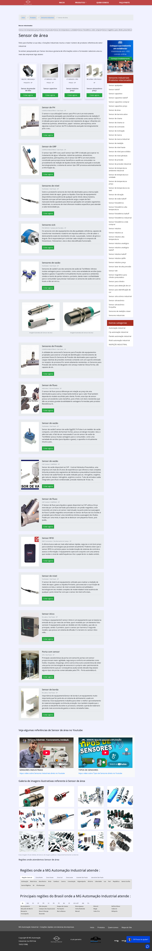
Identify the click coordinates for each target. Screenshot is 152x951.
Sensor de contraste (116, 127)
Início (92, 927)
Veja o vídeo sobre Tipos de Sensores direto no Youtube (100, 773)
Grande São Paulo (82, 877)
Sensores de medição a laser (120, 311)
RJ (22, 903)
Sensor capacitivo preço (118, 106)
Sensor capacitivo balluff (118, 98)
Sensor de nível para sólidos (119, 151)
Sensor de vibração (116, 194)
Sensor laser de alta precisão (120, 266)
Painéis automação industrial (120, 336)
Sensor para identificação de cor (120, 291)
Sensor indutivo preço (117, 262)
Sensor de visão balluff (117, 199)
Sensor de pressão (46, 30)
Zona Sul (59, 877)
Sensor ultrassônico (116, 300)
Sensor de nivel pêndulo (118, 156)
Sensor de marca (115, 135)
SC (48, 903)
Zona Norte (39, 877)
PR (43, 903)
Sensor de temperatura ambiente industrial (118, 169)
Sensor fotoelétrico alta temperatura (118, 208)
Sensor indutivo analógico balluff (119, 248)
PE (59, 903)
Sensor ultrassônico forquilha (116, 305)
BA (64, 903)
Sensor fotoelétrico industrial (120, 218)
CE (69, 903)
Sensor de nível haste (117, 147)
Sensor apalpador (116, 85)
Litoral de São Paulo (97, 877)
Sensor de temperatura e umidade (65, 30)
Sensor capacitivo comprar (119, 102)
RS (54, 903)
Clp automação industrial (118, 332)
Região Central (27, 877)
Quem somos (102, 2)
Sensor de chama (115, 118)
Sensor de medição (116, 143)
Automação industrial (117, 328)
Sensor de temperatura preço (29, 30)
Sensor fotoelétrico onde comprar (89, 30)
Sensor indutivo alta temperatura (116, 238)
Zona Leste (69, 877)
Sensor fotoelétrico (116, 203)
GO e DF (75, 903)
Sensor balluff (114, 89)
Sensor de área (114, 110)
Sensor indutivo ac (116, 232)
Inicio (62, 2)
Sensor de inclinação (117, 131)
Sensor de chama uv (116, 122)
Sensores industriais (117, 315)
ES (33, 903)
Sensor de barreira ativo (118, 114)
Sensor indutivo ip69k (117, 258)
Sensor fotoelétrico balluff (119, 213)
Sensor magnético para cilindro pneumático (116, 30)
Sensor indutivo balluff (117, 254)
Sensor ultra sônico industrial (120, 296)
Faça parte (124, 2)
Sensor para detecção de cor (120, 285)
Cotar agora (28, 95)
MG (28, 903)
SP (38, 903)
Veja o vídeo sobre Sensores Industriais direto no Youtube (42, 773)
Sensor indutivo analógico (119, 243)
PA (88, 903)
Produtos (80, 2)
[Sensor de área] (28, 70)
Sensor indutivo (115, 228)
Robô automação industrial (119, 340)
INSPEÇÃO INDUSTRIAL (118, 344)
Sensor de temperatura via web (119, 189)
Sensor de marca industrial (119, 139)
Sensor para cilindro (116, 281)
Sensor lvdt (113, 271)
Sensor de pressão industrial (120, 164)
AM (83, 903)
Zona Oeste (49, 877)
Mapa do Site (127, 927)
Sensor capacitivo (115, 93)
